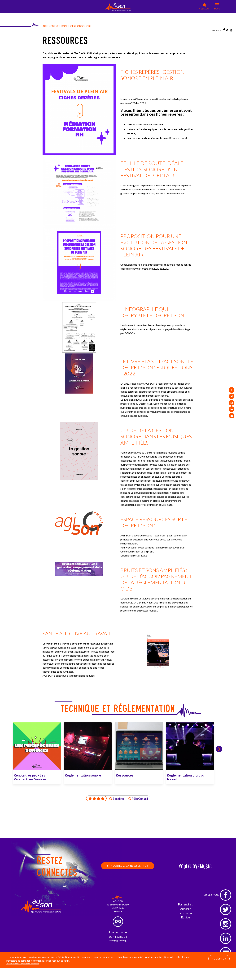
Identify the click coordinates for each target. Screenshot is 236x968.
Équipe (185, 917)
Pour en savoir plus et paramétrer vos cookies (22, 963)
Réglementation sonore (83, 775)
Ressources (124, 775)
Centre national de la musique (161, 452)
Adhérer (185, 908)
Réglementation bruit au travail (185, 777)
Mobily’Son (97, 14)
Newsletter (122, 16)
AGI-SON (72, 14)
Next (219, 749)
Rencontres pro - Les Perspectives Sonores (30, 777)
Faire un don (185, 913)
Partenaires (185, 904)
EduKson (84, 14)
